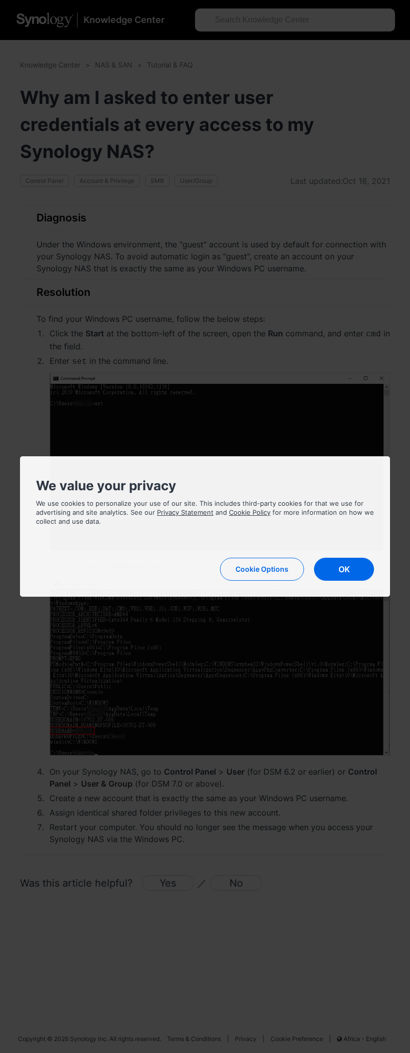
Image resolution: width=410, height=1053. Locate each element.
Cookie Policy (249, 512)
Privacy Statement (185, 512)
